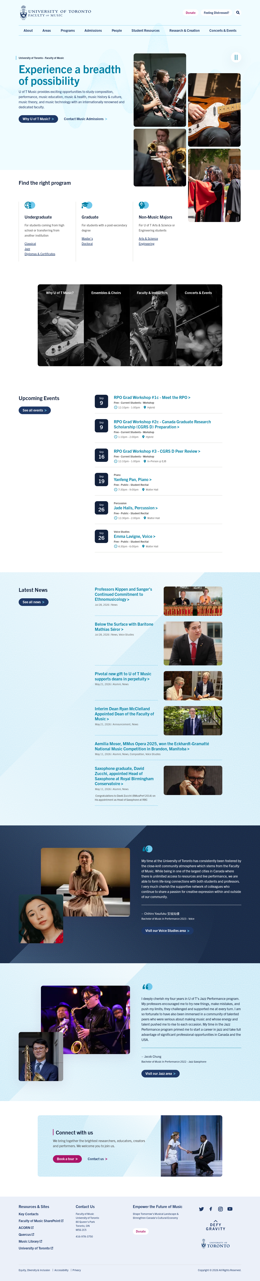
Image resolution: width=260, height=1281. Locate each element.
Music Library (29, 1241)
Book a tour (65, 1159)
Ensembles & (106, 292)
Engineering (146, 243)
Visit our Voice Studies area (165, 930)
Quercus (25, 1234)
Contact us (96, 1159)
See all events (33, 410)
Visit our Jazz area (158, 1073)
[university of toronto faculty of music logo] (55, 12)
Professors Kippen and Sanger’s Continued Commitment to (123, 594)
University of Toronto (34, 1248)
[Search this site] (237, 12)
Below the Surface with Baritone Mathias (124, 626)
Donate (190, 12)
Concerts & (198, 292)
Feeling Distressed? (216, 12)
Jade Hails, (135, 507)
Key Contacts (28, 1214)
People (117, 30)
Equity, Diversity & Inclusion (34, 1270)
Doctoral (87, 243)
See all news (32, 602)
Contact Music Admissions (84, 119)
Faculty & (152, 292)
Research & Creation (184, 30)
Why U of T (60, 292)
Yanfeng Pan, (131, 479)
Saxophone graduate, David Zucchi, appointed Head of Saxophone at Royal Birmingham (124, 776)
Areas (46, 30)
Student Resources (146, 30)
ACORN (24, 1227)
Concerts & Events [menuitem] (222, 30)
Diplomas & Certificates (40, 254)
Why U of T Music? (36, 119)
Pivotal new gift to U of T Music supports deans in (123, 676)
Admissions (93, 30)
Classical (30, 243)
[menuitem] (44, 1214)
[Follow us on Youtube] (230, 1208)
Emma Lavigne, (133, 536)
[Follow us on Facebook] (211, 1208)
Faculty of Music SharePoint (39, 1220)
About (28, 30)
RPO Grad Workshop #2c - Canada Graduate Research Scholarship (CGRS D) (162, 424)
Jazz (27, 248)
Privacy (77, 1270)
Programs (68, 30)
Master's (87, 238)
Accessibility (61, 1270)
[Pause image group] (236, 57)
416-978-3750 (84, 1236)
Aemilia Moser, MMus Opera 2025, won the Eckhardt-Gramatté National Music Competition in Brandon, (152, 746)
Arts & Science (148, 238)
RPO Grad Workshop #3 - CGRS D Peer (156, 450)
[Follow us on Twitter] (201, 1208)
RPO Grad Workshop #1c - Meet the (151, 397)
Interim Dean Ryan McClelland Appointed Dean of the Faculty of (124, 713)
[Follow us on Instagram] (220, 1208)
